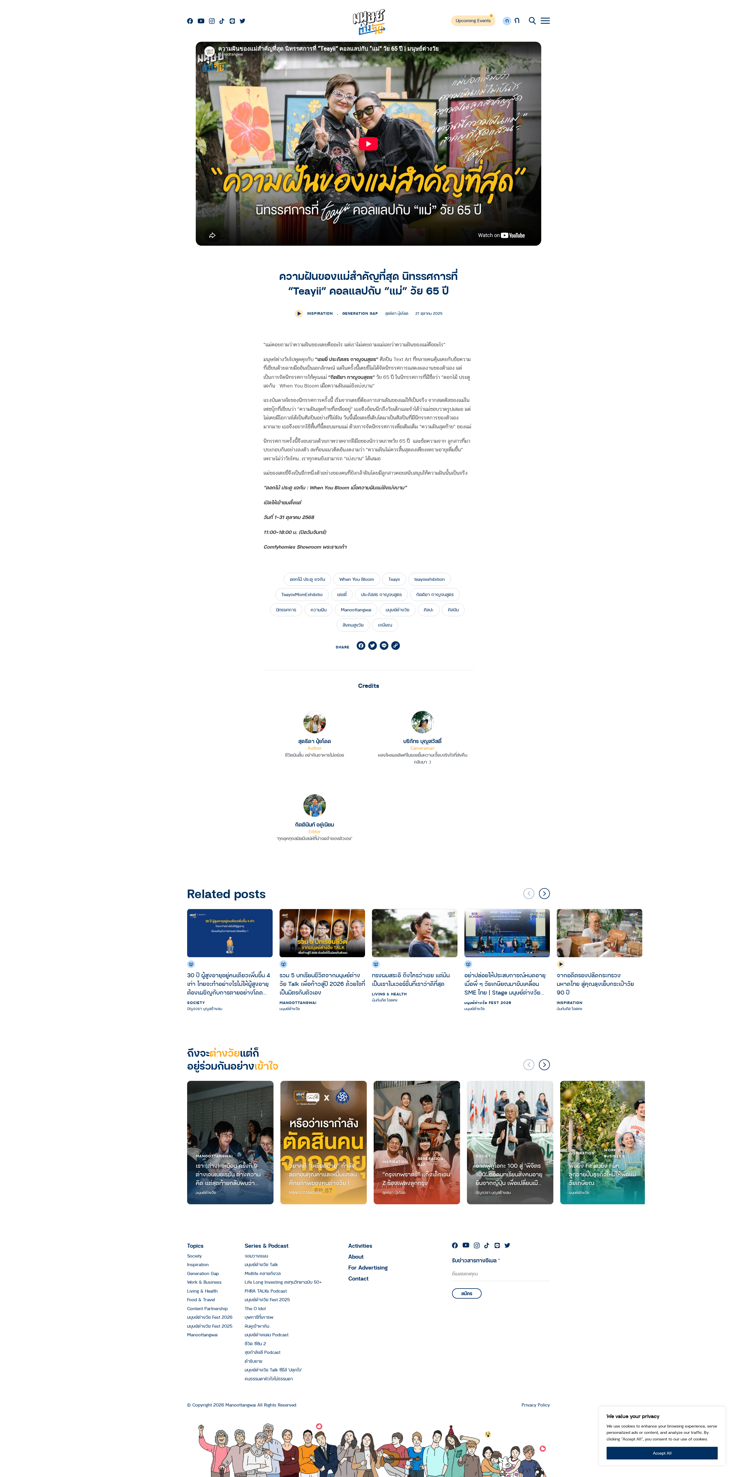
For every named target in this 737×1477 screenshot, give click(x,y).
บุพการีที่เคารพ (259, 1317)
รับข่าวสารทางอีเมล (476, 1260)
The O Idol (255, 1308)
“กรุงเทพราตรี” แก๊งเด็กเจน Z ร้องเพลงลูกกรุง (416, 1178)
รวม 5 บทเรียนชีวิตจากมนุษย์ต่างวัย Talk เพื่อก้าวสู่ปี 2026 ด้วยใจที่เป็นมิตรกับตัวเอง (322, 984)
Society (196, 1002)
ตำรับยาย (253, 1361)
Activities (360, 1245)
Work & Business (614, 1153)
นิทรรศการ (286, 609)
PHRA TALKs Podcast (266, 1291)
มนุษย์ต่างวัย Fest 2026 (487, 1002)
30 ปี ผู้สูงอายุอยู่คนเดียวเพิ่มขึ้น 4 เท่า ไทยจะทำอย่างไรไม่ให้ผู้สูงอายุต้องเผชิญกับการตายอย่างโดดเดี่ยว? (228, 984)
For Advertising (368, 1267)
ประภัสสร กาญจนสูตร (381, 594)
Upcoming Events (473, 20)
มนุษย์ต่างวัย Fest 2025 (209, 1326)
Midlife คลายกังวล (263, 1273)
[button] (544, 893)
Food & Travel (201, 1299)
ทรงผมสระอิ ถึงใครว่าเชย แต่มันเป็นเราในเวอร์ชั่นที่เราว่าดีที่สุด (411, 979)
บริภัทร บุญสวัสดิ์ (422, 741)
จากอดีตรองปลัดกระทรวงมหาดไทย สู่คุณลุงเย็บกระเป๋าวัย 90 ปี (595, 984)
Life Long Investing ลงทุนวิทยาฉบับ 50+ (283, 1282)
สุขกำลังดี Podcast (262, 1352)
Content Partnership (207, 1308)
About (356, 1256)
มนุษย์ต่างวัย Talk (261, 1264)
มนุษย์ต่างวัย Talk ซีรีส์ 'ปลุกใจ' (273, 1370)
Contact (358, 1278)
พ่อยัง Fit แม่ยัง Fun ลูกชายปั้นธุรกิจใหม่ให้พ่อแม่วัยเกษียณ (602, 1174)
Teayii (394, 579)
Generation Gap (360, 313)
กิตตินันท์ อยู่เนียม (314, 824)
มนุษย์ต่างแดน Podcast (266, 1334)
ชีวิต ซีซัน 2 (255, 1343)
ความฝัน (318, 609)
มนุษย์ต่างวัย (397, 609)
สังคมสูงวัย (353, 625)
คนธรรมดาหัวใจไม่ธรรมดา (269, 1378)
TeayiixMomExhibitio (302, 594)
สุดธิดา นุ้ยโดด (314, 741)
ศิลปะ (429, 609)
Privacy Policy (536, 1405)
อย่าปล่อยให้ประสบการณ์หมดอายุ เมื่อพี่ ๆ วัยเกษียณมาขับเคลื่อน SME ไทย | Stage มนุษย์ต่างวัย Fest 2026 (505, 984)
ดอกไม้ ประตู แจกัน (307, 579)
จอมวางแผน (256, 1256)
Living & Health (389, 994)
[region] (662, 1436)
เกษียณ (385, 625)
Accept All (662, 1453)
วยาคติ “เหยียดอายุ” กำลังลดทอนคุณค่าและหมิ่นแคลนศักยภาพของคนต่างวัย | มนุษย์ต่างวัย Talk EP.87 (323, 1174)
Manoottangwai (356, 609)
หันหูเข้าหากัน (257, 1326)
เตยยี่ (342, 594)
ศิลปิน (453, 609)
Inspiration (320, 313)
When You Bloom (356, 579)
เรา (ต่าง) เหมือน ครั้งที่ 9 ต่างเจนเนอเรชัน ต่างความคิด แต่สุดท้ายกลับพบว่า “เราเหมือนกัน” (228, 1174)
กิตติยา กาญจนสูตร (435, 594)
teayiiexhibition (429, 579)
